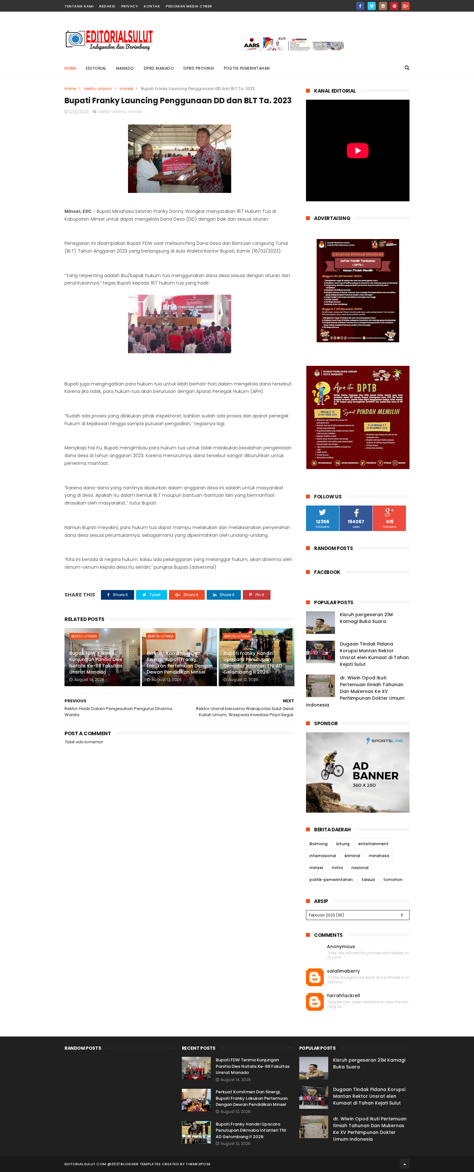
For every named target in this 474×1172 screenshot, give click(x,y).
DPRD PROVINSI (198, 68)
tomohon (392, 879)
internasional (323, 855)
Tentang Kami (79, 6)
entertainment (373, 843)
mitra (337, 867)
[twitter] (372, 6)
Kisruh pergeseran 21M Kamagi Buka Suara (366, 618)
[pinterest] (394, 6)
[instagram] (383, 6)
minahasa (379, 855)
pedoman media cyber (189, 6)
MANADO (125, 68)
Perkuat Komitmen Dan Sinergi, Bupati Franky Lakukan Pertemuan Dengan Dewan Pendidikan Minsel (180, 663)
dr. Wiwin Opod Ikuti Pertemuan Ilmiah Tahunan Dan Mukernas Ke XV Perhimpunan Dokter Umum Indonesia (355, 691)
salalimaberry (343, 971)
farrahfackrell (343, 995)
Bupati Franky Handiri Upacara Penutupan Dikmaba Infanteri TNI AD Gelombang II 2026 (252, 663)
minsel (126, 88)
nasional (360, 867)
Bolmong (319, 843)
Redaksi (107, 6)
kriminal (352, 855)
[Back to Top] (405, 1164)
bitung (343, 843)
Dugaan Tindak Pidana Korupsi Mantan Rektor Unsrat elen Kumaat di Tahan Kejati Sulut (374, 654)
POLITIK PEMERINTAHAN (247, 68)
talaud (368, 879)
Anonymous (341, 946)
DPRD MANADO (159, 68)
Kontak (152, 6)
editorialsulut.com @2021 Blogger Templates (112, 1164)
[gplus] (405, 6)
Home (70, 68)
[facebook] (360, 6)
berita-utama (98, 88)
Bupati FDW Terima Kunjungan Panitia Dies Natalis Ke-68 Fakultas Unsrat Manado (96, 663)
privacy (129, 6)
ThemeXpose (198, 1164)
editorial (96, 68)
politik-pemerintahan (331, 879)
